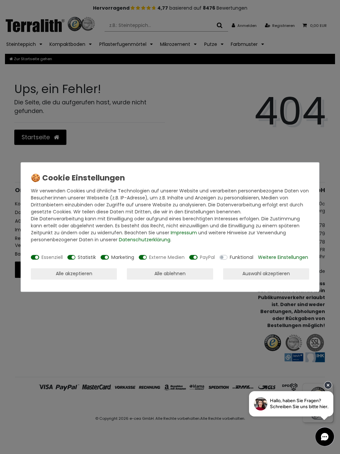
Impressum (184, 232)
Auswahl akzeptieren (266, 273)
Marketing (122, 257)
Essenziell (52, 257)
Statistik (87, 257)
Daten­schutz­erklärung (144, 239)
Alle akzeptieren (74, 273)
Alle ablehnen (170, 273)
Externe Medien (167, 257)
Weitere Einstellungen (283, 257)
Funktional (241, 257)
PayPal (207, 257)
